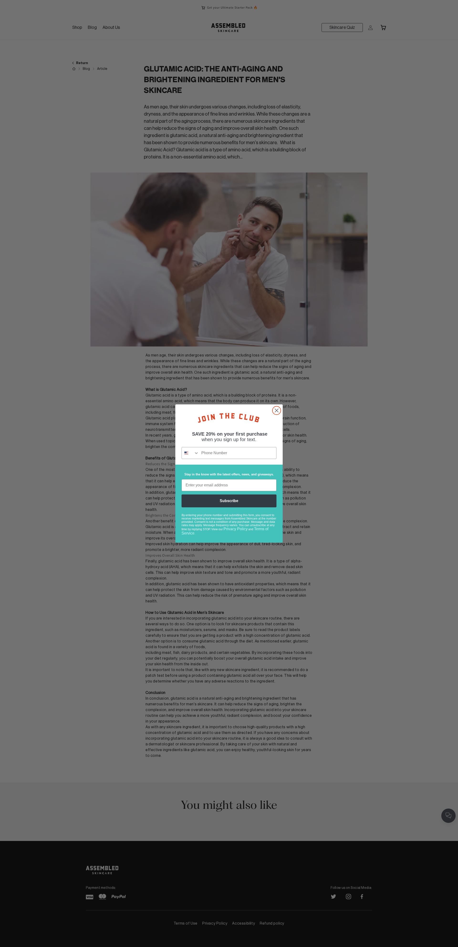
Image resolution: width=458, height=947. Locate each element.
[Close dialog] (276, 410)
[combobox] (190, 453)
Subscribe (229, 501)
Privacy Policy (236, 529)
